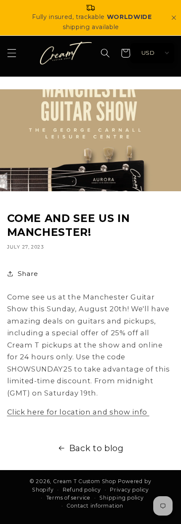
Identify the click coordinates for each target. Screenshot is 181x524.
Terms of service (68, 498)
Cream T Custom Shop (85, 481)
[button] (11, 53)
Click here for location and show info (78, 412)
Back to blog (96, 448)
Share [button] (28, 274)
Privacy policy (129, 490)
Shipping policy (121, 498)
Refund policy (82, 490)
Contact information (95, 506)
